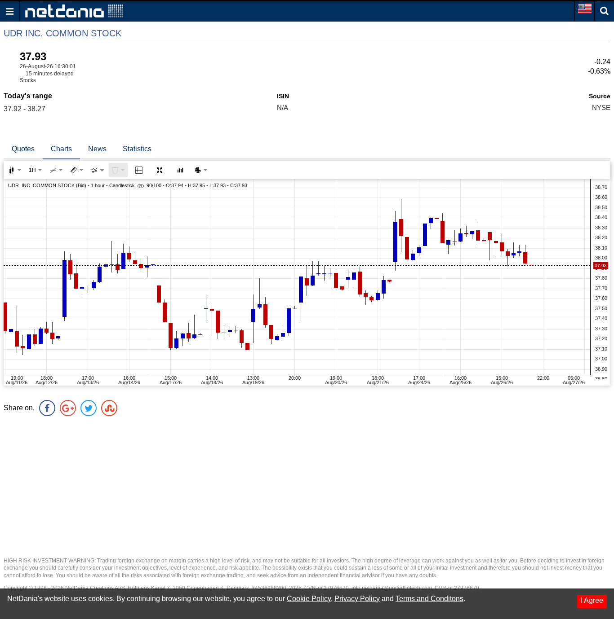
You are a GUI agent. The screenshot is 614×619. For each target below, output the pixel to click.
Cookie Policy (309, 598)
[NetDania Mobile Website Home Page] (74, 10)
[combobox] (97, 170)
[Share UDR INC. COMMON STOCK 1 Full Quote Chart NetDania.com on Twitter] (88, 408)
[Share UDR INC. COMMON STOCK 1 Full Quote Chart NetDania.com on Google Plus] (68, 408)
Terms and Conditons (429, 598)
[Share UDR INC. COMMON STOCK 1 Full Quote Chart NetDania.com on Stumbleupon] (109, 408)
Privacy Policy (357, 598)
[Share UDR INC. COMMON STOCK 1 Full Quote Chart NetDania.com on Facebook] (47, 408)
